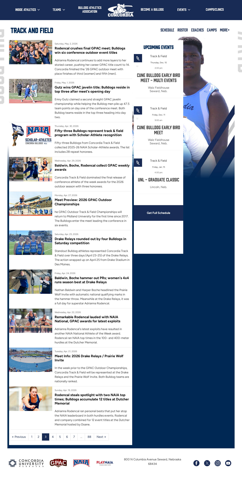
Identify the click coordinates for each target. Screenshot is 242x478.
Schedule (167, 30)
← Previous (19, 437)
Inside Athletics (25, 9)
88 (89, 437)
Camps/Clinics (215, 9)
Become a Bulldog (152, 9)
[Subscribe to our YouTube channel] (228, 463)
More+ (225, 30)
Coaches (197, 30)
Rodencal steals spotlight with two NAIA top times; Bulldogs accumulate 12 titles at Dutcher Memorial (92, 399)
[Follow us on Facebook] (196, 463)
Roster (182, 30)
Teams (57, 9)
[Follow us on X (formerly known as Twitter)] (207, 463)
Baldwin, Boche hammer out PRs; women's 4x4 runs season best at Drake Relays (92, 280)
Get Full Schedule (158, 213)
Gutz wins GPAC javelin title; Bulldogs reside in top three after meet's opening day (92, 89)
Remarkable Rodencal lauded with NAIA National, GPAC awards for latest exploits (87, 319)
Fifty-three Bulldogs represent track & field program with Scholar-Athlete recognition (89, 133)
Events (181, 9)
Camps (212, 30)
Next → (101, 437)
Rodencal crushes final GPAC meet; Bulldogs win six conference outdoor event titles (90, 50)
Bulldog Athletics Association (89, 9)
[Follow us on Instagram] (217, 463)
